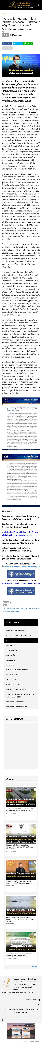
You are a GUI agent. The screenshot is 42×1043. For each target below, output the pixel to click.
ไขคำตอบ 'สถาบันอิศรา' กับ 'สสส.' (19, 635)
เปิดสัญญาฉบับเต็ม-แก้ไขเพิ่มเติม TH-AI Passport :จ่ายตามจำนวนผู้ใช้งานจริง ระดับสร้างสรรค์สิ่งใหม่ (19, 847)
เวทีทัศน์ (9, 645)
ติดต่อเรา (29, 999)
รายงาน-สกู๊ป (11, 650)
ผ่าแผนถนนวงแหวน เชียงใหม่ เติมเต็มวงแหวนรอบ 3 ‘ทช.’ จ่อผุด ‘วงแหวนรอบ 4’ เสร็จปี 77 (20, 810)
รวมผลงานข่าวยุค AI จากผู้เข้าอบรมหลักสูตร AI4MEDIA (20, 695)
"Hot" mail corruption (17, 669)
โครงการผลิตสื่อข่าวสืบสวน (17, 706)
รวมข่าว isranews (14, 684)
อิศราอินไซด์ (11, 679)
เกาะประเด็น (10, 655)
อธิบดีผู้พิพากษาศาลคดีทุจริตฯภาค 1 (15, 608)
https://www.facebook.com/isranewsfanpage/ (22, 567)
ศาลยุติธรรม (14, 611)
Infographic (12, 674)
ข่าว (13, 14)
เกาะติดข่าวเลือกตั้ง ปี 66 (16, 689)
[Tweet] (18, 43)
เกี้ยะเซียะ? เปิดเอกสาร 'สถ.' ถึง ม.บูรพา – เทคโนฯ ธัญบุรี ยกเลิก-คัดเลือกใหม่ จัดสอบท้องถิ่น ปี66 (20, 919)
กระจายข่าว (10, 660)
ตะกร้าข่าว (10, 665)
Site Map (36, 999)
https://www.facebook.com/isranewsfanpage (21, 583)
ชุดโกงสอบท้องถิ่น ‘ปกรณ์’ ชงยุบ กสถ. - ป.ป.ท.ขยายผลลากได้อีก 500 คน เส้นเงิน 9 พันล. (21, 882)
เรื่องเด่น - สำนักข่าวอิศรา (16, 630)
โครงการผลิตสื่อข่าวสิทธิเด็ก (17, 701)
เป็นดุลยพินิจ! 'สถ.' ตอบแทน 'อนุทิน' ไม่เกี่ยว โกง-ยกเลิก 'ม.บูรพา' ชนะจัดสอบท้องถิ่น (21, 955)
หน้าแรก (4, 14)
